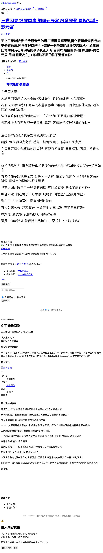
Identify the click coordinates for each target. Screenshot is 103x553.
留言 (26, 264)
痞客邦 (20, 264)
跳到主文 (5, 34)
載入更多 (5, 284)
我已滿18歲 (6, 548)
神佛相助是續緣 (17, 84)
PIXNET (31, 516)
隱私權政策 (66, 516)
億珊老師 (5, 248)
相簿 (8, 67)
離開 (15, 548)
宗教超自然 (23, 271)
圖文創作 (23, 61)
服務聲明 (76, 516)
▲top (3, 279)
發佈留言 (5, 301)
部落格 (9, 70)
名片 (8, 73)
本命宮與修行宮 (25, 274)
